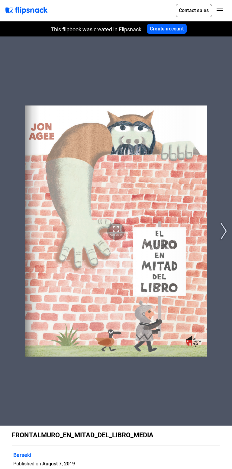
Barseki (22, 455)
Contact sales (194, 10)
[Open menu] (220, 10)
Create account (167, 29)
